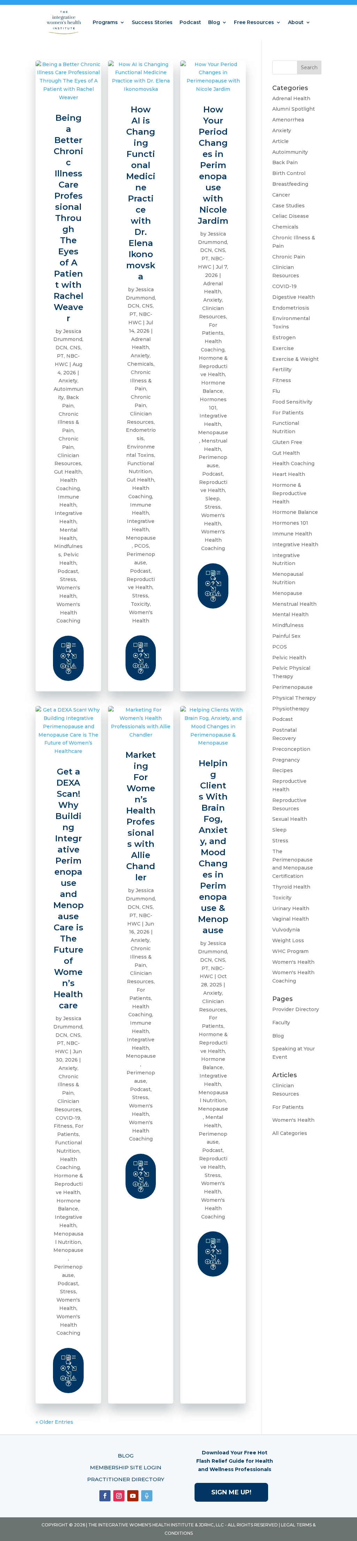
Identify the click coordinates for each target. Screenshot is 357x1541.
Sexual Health (289, 819)
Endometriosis (290, 308)
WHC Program (290, 951)
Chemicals (140, 364)
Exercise (283, 348)
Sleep (212, 498)
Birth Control (288, 173)
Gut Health (68, 472)
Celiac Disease (290, 216)
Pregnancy (286, 760)
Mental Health (290, 614)
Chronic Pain (288, 257)
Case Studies (288, 205)
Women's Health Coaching (68, 612)
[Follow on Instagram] (118, 1495)
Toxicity (140, 604)
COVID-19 (68, 1118)
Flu (276, 391)
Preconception (291, 749)
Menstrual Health (294, 604)
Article (280, 141)
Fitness (63, 1126)
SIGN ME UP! (231, 1492)
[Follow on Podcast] (146, 1495)
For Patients (288, 413)
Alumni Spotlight (293, 109)
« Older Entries (54, 1422)
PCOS (141, 546)
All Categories (289, 1133)
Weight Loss (288, 940)
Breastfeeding (290, 184)
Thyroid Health (291, 887)
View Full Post (68, 658)
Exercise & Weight (295, 359)
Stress (68, 579)
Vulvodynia (286, 930)
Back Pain (285, 162)
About (296, 22)
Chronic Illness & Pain (68, 422)
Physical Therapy (294, 698)
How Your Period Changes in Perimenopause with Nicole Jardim (213, 165)
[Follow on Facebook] (105, 1495)
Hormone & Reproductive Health (213, 366)
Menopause (141, 538)
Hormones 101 (290, 523)
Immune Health (292, 534)
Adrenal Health (291, 98)
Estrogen (284, 337)
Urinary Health (290, 908)
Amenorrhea (288, 120)
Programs (105, 22)
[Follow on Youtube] (132, 1495)
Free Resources (254, 22)
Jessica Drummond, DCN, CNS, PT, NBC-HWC (68, 347)
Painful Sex (286, 636)
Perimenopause (292, 687)
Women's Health (293, 962)
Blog (214, 22)
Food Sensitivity (292, 402)
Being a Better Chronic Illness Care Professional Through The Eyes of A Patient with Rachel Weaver (68, 218)
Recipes (282, 770)
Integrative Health (295, 544)
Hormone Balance (295, 512)
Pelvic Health (289, 657)
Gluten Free (287, 442)
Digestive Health (293, 297)
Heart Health (288, 474)
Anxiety (68, 381)
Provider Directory (295, 1009)
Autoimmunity (290, 152)
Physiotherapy (290, 709)
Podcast (190, 22)
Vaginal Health (290, 919)
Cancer (281, 195)
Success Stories (152, 22)
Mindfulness (288, 625)
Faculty (281, 1022)
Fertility (281, 369)
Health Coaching (293, 463)
